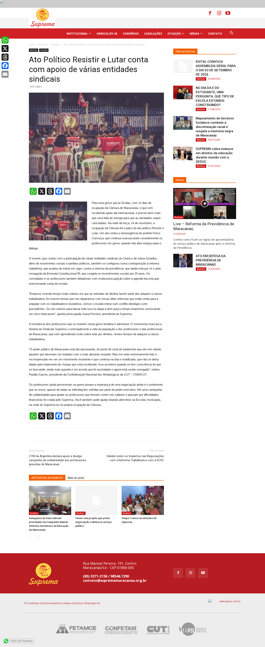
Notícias (42, 44)
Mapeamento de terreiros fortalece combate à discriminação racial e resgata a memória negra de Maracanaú (215, 126)
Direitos (55, 44)
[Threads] (5, 57)
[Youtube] (229, 13)
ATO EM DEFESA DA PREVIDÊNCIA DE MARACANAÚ (211, 260)
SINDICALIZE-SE (107, 33)
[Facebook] (213, 13)
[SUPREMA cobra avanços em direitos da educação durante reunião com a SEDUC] (183, 153)
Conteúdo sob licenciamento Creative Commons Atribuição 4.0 (63, 603)
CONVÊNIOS (131, 33)
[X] (5, 48)
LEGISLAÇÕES (153, 33)
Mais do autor (76, 477)
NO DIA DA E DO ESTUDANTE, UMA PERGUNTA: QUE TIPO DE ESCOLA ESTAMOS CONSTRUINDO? (215, 96)
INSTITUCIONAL (77, 33)
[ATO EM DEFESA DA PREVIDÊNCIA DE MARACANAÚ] (183, 260)
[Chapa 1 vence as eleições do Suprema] (143, 500)
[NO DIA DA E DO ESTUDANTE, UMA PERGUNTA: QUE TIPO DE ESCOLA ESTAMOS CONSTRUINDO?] (183, 92)
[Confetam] (121, 629)
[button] (231, 33)
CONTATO (215, 33)
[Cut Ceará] (158, 629)
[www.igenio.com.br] (224, 601)
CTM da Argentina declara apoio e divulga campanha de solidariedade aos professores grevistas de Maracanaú (57, 460)
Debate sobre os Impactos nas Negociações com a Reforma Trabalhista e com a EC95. (135, 458)
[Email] (5, 74)
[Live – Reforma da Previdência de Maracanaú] (204, 203)
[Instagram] (221, 13)
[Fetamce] (77, 629)
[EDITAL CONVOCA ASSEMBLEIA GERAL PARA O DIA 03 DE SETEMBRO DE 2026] (183, 66)
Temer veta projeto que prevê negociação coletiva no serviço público (93, 522)
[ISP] (193, 629)
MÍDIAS (194, 33)
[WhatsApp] (5, 40)
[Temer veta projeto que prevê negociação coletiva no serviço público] (96, 500)
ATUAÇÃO (174, 33)
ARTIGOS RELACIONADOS (47, 477)
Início (32, 44)
